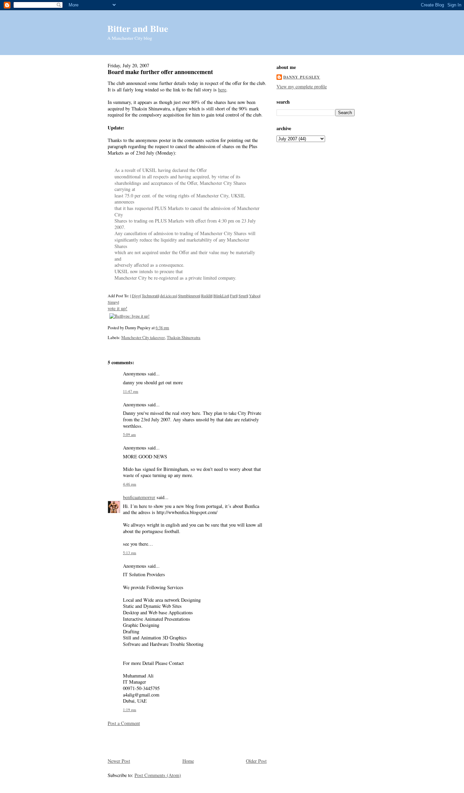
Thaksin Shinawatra (183, 337)
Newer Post (119, 761)
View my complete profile (301, 86)
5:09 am (129, 434)
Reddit (206, 295)
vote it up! (117, 308)
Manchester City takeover (143, 337)
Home (188, 761)
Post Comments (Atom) (158, 775)
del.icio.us (168, 295)
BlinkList (220, 295)
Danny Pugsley (301, 77)
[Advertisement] (147, 741)
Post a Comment (124, 723)
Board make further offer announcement (160, 71)
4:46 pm (129, 484)
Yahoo (254, 295)
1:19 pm (129, 709)
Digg (136, 295)
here (222, 89)
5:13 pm (129, 552)
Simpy (113, 302)
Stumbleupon (188, 295)
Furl (233, 295)
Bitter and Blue (137, 28)
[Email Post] (171, 327)
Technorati (150, 295)
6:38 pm (162, 327)
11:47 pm (130, 391)
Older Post (256, 761)
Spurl (242, 295)
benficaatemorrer (139, 497)
